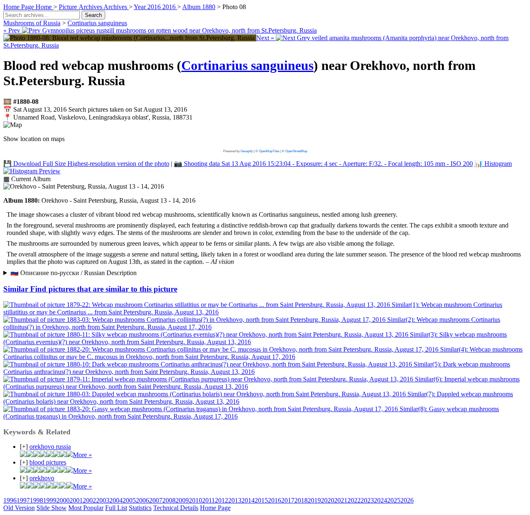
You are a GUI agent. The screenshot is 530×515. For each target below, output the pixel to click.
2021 (340, 500)
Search (93, 15)
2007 (155, 500)
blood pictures (47, 462)
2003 (102, 500)
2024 (380, 500)
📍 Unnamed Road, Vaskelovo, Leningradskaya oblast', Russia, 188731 (98, 117)
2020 (327, 500)
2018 (301, 500)
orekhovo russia (50, 446)
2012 (221, 500)
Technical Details (175, 507)
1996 (10, 500)
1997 (23, 500)
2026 (407, 500)
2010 (195, 500)
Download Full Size (86, 163)
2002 (89, 500)
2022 (354, 500)
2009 (182, 500)
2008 (169, 500)
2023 (367, 500)
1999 (49, 500)
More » (82, 454)
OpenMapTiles (269, 151)
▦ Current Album (27, 178)
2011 (208, 500)
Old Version (19, 507)
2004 (116, 500)
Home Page (215, 507)
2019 (314, 500)
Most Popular (86, 507)
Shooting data (323, 163)
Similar (90, 289)
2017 (287, 500)
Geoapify (247, 151)
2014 (248, 500)
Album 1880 (198, 6)
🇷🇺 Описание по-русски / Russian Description (73, 272)
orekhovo (41, 477)
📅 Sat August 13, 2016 (95, 109)
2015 (261, 500)
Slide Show (51, 507)
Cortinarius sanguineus (97, 22)
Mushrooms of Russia (31, 22)
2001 (76, 500)
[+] (24, 446)
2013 (234, 500)
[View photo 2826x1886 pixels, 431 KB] (129, 37)
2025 (393, 500)
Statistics (140, 507)
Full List (116, 507)
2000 (63, 500)
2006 (142, 500)
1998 (36, 500)
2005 (129, 500)
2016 (274, 500)
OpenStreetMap (296, 151)
